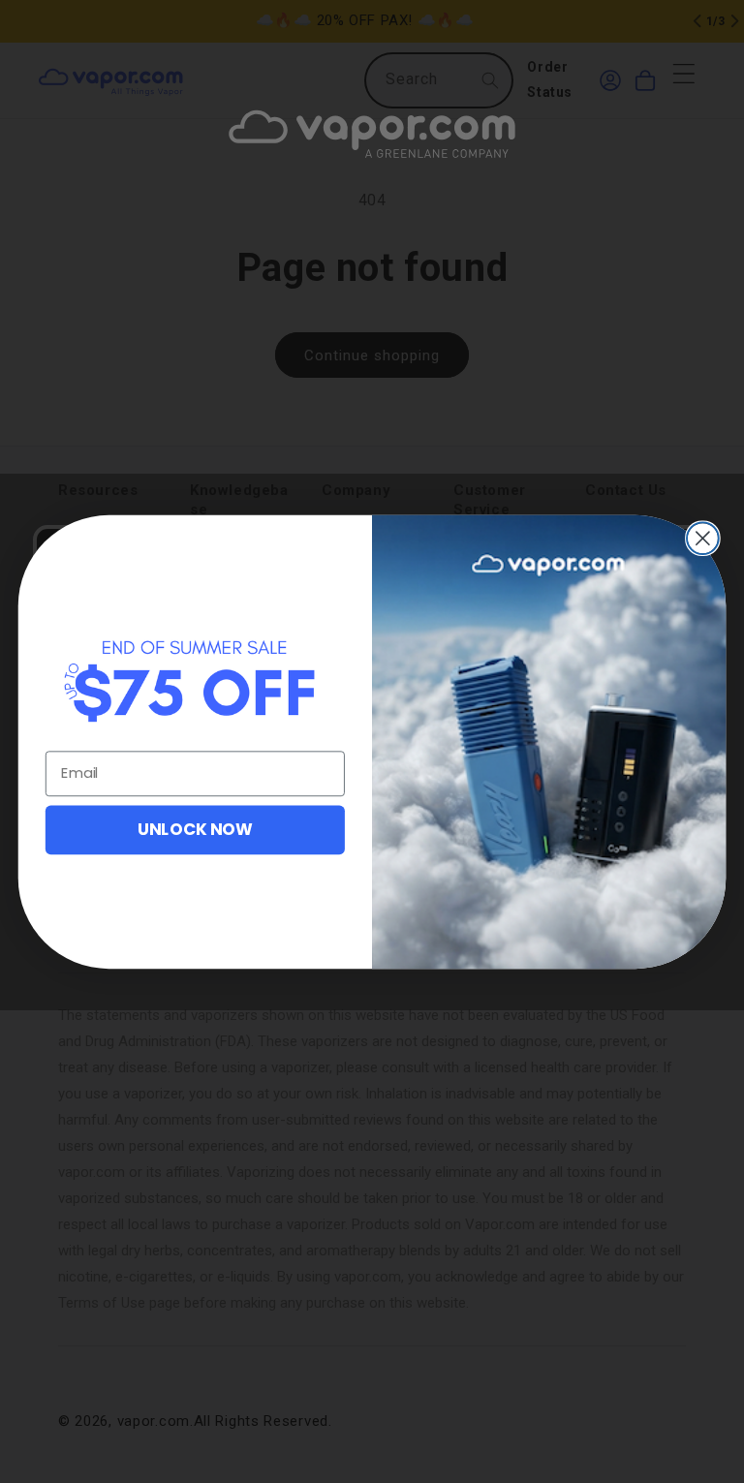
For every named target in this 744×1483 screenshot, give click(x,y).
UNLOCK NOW (195, 829)
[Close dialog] (703, 538)
